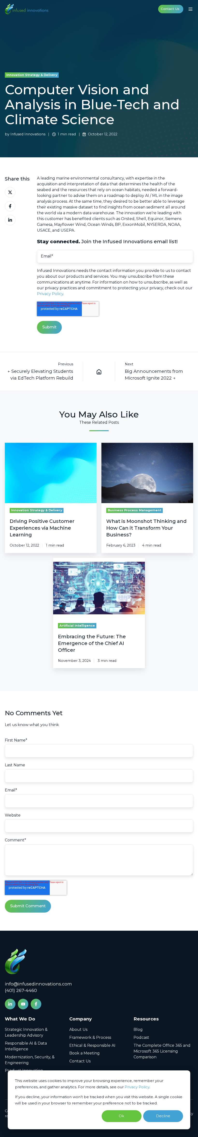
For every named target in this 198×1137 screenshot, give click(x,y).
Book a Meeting (84, 1053)
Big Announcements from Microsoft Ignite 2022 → (154, 374)
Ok (121, 1116)
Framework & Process (90, 1037)
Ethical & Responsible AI (92, 1045)
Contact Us (170, 9)
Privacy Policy (137, 1087)
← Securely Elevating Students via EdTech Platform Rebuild (40, 374)
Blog (138, 1029)
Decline (163, 1116)
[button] (190, 9)
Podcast (141, 1037)
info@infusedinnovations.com (38, 984)
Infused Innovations (27, 134)
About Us (78, 1029)
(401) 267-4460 (21, 990)
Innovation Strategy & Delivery (31, 75)
